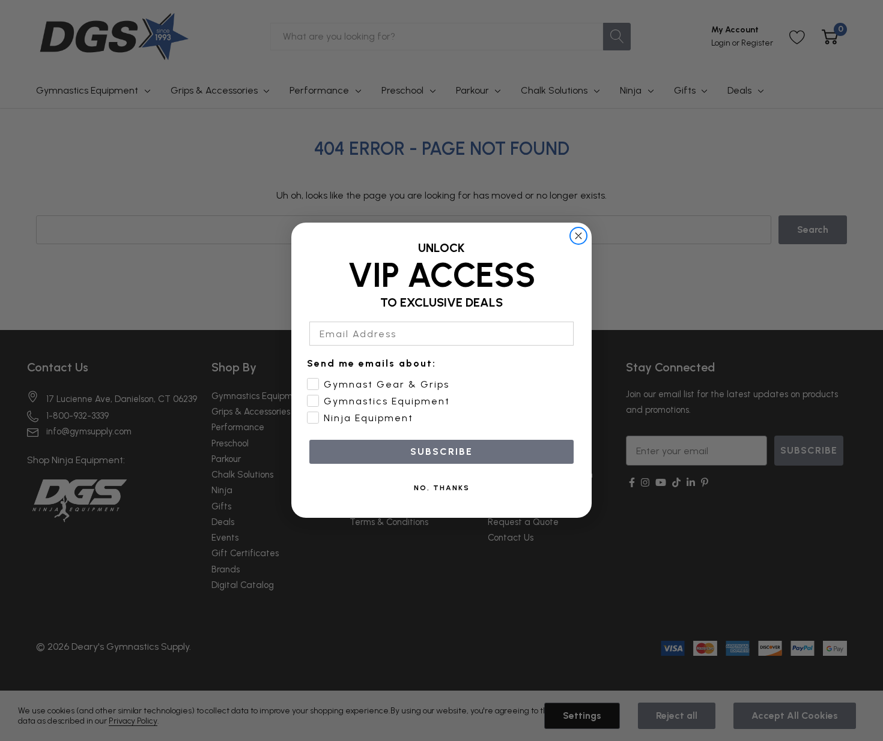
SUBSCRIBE (441, 452)
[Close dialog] (578, 236)
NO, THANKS (442, 488)
